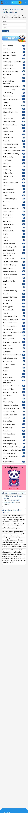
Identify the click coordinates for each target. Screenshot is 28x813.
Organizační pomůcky (13, 291)
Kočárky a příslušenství (13, 208)
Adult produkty (13, 46)
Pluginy (13, 313)
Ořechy (13, 287)
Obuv (13, 284)
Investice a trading (13, 192)
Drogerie (13, 134)
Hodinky (13, 163)
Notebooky (13, 278)
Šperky (13, 374)
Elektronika (13, 141)
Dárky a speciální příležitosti (13, 99)
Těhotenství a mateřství (13, 405)
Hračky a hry (13, 170)
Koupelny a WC (13, 215)
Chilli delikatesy (13, 93)
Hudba (13, 179)
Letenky (13, 240)
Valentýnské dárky (13, 424)
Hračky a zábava (13, 173)
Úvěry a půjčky (13, 421)
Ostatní (13, 294)
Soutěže (13, 371)
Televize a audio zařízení (13, 408)
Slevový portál (13, 361)
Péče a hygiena (13, 307)
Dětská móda (13, 109)
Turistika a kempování (13, 415)
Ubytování (13, 418)
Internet (13, 186)
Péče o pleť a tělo (13, 310)
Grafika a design (13, 157)
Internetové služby (13, 189)
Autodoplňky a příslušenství (13, 62)
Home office (13, 167)
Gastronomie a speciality (13, 154)
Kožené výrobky (13, 218)
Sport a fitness (13, 377)
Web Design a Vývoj (13, 444)
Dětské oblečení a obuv (13, 112)
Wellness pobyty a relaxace (13, 447)
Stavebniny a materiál (13, 392)
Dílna (13, 115)
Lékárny (13, 237)
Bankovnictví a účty (13, 68)
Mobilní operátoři (13, 250)
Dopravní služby (13, 131)
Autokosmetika (13, 65)
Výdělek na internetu (13, 440)
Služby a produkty (13, 364)
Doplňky (13, 128)
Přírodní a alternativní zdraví (13, 332)
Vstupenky (13, 437)
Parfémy (13, 303)
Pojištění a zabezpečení (13, 323)
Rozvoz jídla (13, 345)
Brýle (13, 78)
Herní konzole (13, 160)
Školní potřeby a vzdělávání (13, 355)
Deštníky (13, 102)
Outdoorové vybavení (13, 297)
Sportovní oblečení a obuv (13, 386)
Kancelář (13, 195)
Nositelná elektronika (13, 275)
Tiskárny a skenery (13, 411)
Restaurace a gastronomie (13, 342)
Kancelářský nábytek (13, 199)
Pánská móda (13, 300)
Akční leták (13, 49)
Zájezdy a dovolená (13, 453)
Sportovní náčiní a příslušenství (13, 382)
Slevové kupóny (9, 502)
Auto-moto (13, 58)
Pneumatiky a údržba (13, 316)
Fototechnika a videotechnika (13, 151)
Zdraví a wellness (13, 462)
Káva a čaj (13, 202)
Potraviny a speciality (13, 326)
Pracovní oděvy (13, 329)
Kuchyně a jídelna (13, 231)
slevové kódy (15, 500)
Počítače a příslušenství (13, 320)
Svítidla (13, 399)
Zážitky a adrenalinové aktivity (13, 457)
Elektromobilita (13, 138)
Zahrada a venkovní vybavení (13, 450)
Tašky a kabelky (13, 402)
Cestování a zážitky (13, 89)
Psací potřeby (13, 336)
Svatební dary (13, 395)
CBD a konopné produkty (13, 86)
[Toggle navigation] (25, 3)
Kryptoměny (13, 228)
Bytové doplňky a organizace (13, 82)
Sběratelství (13, 352)
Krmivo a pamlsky (13, 224)
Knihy (13, 205)
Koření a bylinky (13, 212)
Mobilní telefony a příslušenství (13, 254)
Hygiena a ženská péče (13, 183)
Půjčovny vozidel (13, 339)
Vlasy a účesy (13, 431)
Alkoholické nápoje (13, 52)
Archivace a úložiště (13, 55)
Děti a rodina (13, 106)
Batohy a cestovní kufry (13, 71)
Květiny (13, 234)
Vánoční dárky (13, 428)
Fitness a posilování (13, 147)
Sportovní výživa (13, 389)
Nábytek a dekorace (13, 265)
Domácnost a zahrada (13, 125)
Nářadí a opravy (13, 268)
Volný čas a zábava (13, 434)
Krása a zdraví (13, 221)
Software (13, 368)
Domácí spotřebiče (13, 122)
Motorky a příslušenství (13, 262)
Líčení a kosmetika (13, 244)
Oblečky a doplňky (13, 281)
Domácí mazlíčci (13, 118)
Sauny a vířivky (13, 348)
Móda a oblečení (13, 259)
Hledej (5, 31)
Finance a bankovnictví (13, 144)
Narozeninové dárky (13, 271)
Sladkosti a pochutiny (13, 358)
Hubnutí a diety (13, 176)
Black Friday (13, 75)
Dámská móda (13, 96)
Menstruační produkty (13, 247)
